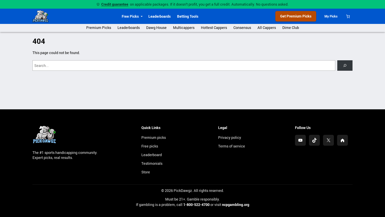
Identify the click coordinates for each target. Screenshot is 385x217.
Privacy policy (229, 137)
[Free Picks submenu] (142, 16)
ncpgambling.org (235, 204)
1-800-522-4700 (196, 204)
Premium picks (153, 137)
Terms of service (231, 146)
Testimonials (151, 163)
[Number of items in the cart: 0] (348, 16)
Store (145, 172)
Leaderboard (151, 154)
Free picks (149, 146)
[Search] (345, 65)
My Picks (330, 16)
